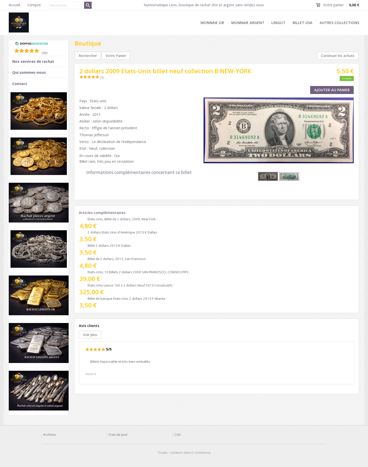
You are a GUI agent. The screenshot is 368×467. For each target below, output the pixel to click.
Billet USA (302, 22)
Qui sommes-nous (29, 72)
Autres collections (339, 22)
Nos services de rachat (33, 61)
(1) (102, 78)
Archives (49, 434)
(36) (45, 52)
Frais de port (118, 434)
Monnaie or (212, 22)
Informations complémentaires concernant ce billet (139, 172)
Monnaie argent (247, 22)
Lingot (278, 22)
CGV (177, 434)
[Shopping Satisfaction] (31, 44)
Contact (19, 83)
